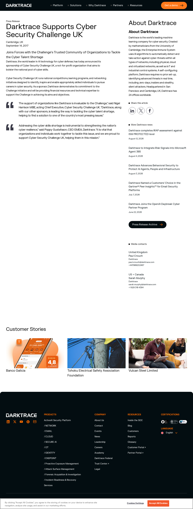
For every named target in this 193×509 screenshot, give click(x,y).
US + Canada (136, 274)
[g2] (28, 422)
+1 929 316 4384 (136, 287)
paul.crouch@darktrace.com (141, 262)
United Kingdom (138, 252)
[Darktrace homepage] (19, 5)
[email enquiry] (35, 422)
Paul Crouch (136, 255)
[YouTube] (21, 422)
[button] (56, 5)
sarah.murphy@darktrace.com (142, 284)
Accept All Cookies (158, 503)
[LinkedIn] (8, 422)
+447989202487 (136, 265)
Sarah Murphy (137, 278)
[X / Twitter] (15, 422)
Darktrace (133, 259)
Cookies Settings (135, 503)
